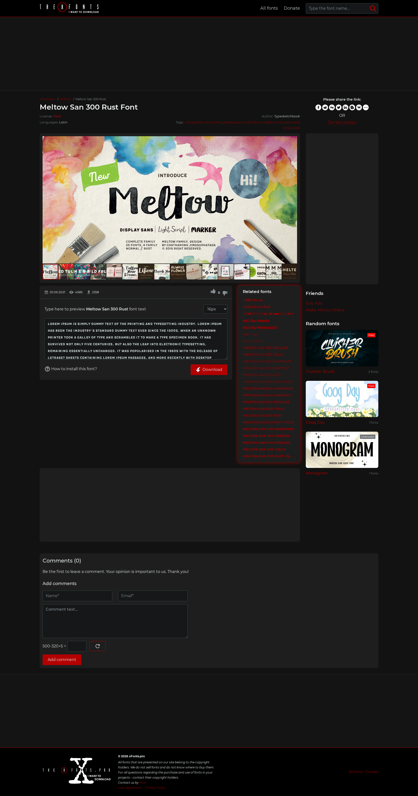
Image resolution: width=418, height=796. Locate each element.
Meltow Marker (256, 321)
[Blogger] (352, 107)
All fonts (269, 8)
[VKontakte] (359, 107)
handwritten (250, 122)
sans (279, 122)
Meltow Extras (269, 314)
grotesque (231, 122)
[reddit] (325, 107)
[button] (293, 200)
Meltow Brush (253, 300)
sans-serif (291, 122)
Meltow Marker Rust (260, 327)
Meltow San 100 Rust (262, 375)
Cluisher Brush (320, 371)
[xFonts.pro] (70, 8)
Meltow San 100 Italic (263, 354)
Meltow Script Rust (252, 341)
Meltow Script (250, 334)
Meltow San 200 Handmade (268, 388)
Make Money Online (325, 310)
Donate (292, 8)
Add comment (62, 659)
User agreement (130, 787)
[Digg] (332, 107)
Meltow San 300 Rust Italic (269, 456)
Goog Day (315, 422)
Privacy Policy (155, 787)
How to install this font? (74, 369)
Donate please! (342, 122)
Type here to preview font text (95, 309)
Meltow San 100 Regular (265, 348)
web (296, 128)
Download (212, 369)
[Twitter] (339, 107)
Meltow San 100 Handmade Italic (269, 368)
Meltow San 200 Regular (266, 402)
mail (142, 782)
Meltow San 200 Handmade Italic (269, 395)
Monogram (317, 473)
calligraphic (193, 122)
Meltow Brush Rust (256, 307)
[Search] (373, 8)
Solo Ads (314, 303)
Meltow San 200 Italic (263, 409)
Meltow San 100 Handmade (267, 361)
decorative (213, 122)
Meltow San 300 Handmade (268, 429)
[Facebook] (318, 107)
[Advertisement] (209, 54)
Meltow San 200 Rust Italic (268, 422)
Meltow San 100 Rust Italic (268, 381)
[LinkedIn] (345, 107)
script (287, 128)
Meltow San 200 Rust (263, 415)
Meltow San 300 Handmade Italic (269, 436)
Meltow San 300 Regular (267, 442)
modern (268, 122)
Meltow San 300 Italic (264, 449)
